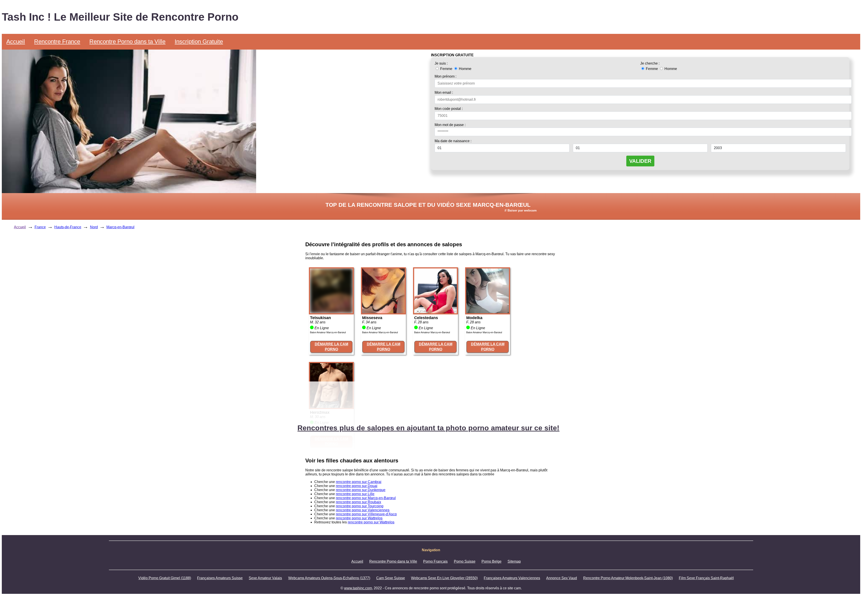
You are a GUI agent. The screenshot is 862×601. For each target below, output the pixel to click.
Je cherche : (650, 63)
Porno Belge (491, 561)
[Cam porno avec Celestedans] (435, 312)
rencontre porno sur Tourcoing (359, 506)
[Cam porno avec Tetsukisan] (331, 312)
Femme (446, 69)
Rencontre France (57, 41)
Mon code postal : (449, 109)
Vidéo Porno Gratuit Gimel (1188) (164, 578)
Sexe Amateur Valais (265, 578)
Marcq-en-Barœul (120, 227)
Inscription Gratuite (199, 41)
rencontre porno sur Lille (355, 494)
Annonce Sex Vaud (561, 578)
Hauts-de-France (67, 227)
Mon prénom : (445, 76)
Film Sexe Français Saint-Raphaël (706, 578)
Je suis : (441, 63)
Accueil (15, 41)
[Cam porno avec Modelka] (487, 312)
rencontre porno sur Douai (356, 486)
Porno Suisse (464, 561)
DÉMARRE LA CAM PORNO (331, 346)
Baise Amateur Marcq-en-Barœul (328, 332)
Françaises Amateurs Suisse (220, 578)
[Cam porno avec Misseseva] (383, 312)
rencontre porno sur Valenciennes (362, 510)
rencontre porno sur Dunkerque (360, 490)
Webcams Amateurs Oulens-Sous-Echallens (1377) (329, 578)
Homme (464, 69)
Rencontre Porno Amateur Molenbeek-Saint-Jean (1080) (628, 578)
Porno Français (435, 561)
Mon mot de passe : (450, 125)
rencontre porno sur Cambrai (358, 482)
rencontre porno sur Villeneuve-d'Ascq (366, 514)
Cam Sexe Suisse (390, 578)
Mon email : (444, 92)
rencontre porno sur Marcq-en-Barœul (366, 498)
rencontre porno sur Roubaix (358, 502)
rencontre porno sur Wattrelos (359, 518)
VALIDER (640, 161)
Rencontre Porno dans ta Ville (127, 41)
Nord (94, 227)
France (40, 227)
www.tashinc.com (358, 588)
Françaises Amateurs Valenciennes (512, 578)
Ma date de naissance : (453, 141)
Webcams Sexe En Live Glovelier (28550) (444, 578)
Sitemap (514, 561)
